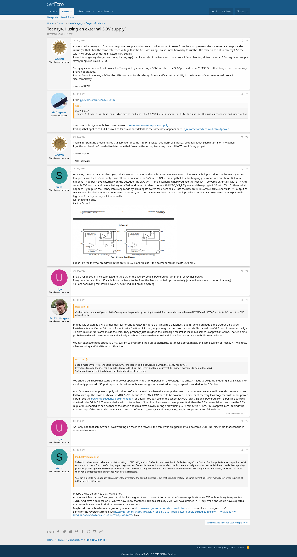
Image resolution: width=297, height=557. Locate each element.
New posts (52, 17)
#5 (246, 270)
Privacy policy (221, 547)
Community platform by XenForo (148, 554)
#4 (246, 168)
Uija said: (79, 359)
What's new (83, 11)
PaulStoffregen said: (85, 456)
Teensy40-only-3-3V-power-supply (148, 125)
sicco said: (80, 306)
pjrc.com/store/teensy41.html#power (206, 129)
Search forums (68, 17)
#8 (246, 450)
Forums (67, 11)
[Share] (242, 41)
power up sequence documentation (112, 398)
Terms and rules (203, 547)
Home (53, 11)
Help (232, 547)
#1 (246, 40)
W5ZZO (53, 34)
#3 (246, 136)
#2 (246, 94)
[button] (93, 11)
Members (103, 11)
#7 (246, 421)
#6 (246, 300)
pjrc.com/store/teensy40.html (98, 100)
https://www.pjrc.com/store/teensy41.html (159, 508)
